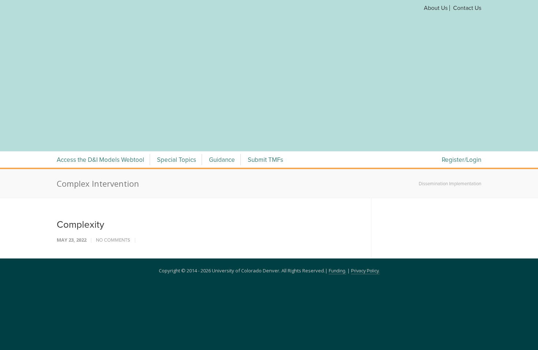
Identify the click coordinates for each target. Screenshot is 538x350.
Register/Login (461, 74)
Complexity (80, 139)
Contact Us (467, 8)
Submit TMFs (265, 74)
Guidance (222, 74)
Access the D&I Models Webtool (100, 74)
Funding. (337, 185)
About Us (436, 8)
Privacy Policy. (365, 185)
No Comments (113, 154)
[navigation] (269, 50)
